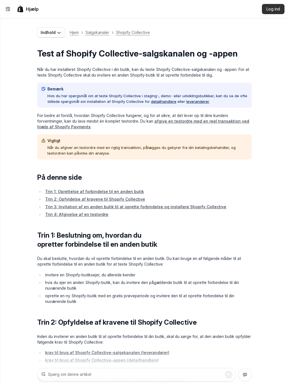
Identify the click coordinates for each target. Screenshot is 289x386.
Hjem (74, 32)
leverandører (197, 101)
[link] (28, 9)
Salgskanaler (97, 32)
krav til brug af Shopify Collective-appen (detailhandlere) (102, 360)
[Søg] (229, 375)
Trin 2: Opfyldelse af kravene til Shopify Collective (95, 199)
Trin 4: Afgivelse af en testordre (76, 214)
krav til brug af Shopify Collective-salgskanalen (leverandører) (107, 352)
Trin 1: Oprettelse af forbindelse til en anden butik (94, 191)
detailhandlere (163, 101)
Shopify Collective (133, 32)
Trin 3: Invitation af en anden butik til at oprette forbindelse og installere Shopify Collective (135, 206)
